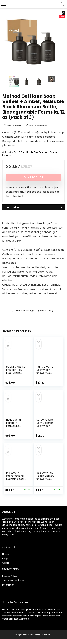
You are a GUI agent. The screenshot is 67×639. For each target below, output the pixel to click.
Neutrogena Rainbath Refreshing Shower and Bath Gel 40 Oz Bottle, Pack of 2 (16, 427)
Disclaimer (8, 584)
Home (5, 554)
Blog (4, 558)
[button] (63, 13)
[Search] (62, 4)
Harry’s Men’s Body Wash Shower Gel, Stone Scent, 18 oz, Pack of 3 (45, 373)
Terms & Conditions (13, 580)
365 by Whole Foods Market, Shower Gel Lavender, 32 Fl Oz (47, 477)
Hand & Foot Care (34, 152)
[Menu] (3, 4)
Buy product (33, 177)
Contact (7, 562)
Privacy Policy (9, 576)
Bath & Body (20, 152)
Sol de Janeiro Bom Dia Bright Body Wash (45, 423)
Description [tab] (12, 207)
